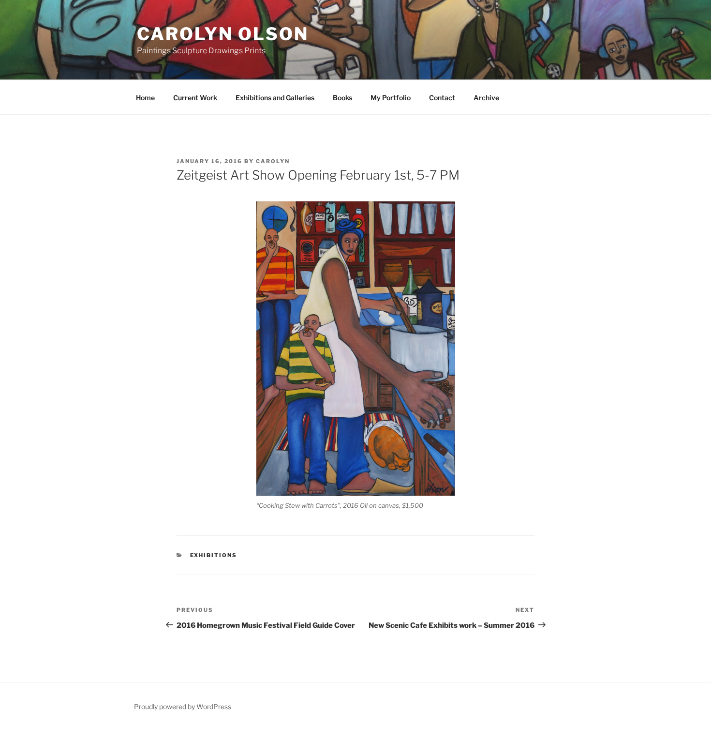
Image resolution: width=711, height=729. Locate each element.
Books (342, 97)
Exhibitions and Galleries (275, 97)
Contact (442, 97)
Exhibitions (213, 555)
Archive (486, 97)
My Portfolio (390, 97)
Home (145, 97)
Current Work (195, 97)
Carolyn (273, 161)
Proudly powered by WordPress (182, 706)
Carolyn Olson (222, 34)
